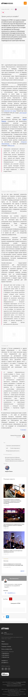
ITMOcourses (10, 145)
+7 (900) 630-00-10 (5, 653)
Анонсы (6, 561)
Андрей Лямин (8, 471)
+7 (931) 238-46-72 (5, 655)
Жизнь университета (6, 649)
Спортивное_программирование (13, 445)
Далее (22, 571)
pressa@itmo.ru (4, 662)
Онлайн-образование (15, 448)
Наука (2, 641)
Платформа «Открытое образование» (13, 459)
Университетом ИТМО (21, 682)
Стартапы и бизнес (6, 646)
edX (7, 448)
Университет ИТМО (15, 603)
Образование (4, 644)
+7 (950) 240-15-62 (5, 657)
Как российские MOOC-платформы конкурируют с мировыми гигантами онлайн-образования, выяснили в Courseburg (12, 501)
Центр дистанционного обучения (12, 457)
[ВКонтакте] (3, 12)
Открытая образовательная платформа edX (14, 460)
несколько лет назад (10, 111)
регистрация (23, 112)
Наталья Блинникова (15, 435)
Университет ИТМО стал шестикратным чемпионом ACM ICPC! (13, 551)
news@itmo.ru (11, 593)
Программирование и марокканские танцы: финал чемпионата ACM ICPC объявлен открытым (14, 525)
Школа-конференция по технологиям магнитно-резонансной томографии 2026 (13, 564)
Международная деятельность (12, 450)
